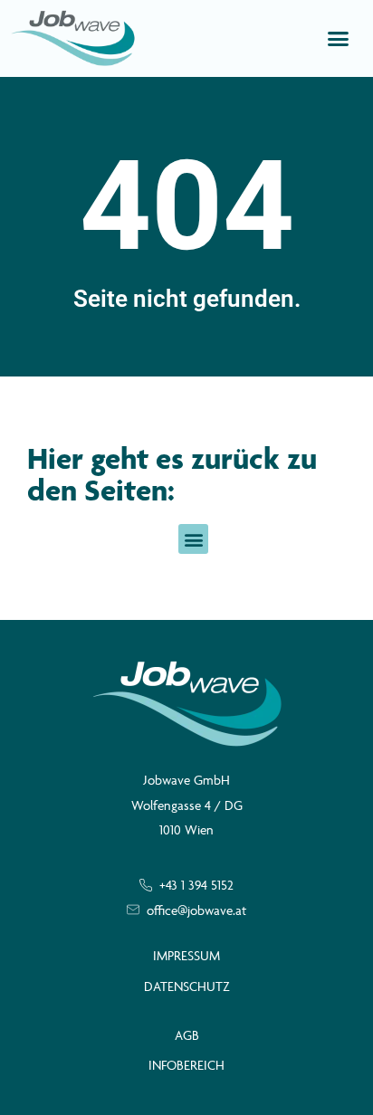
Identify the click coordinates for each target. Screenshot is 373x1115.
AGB (187, 1035)
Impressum (186, 955)
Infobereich (186, 1064)
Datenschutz (187, 986)
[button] (338, 39)
